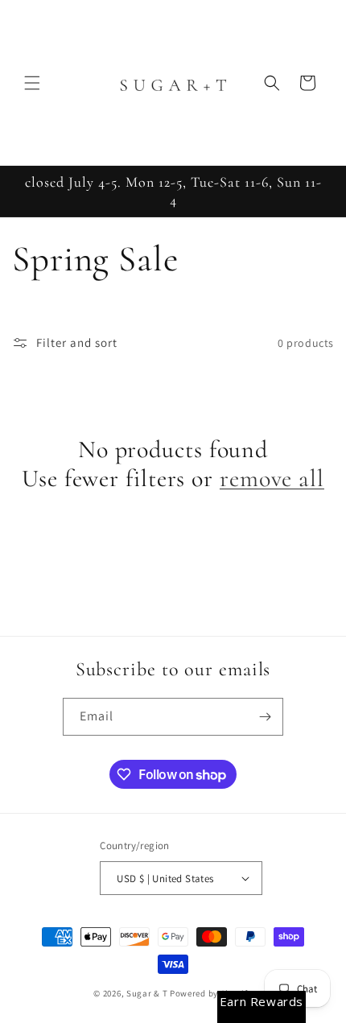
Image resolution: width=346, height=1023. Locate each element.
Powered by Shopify (211, 993)
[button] (32, 83)
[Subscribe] (264, 717)
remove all (272, 478)
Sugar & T (146, 993)
